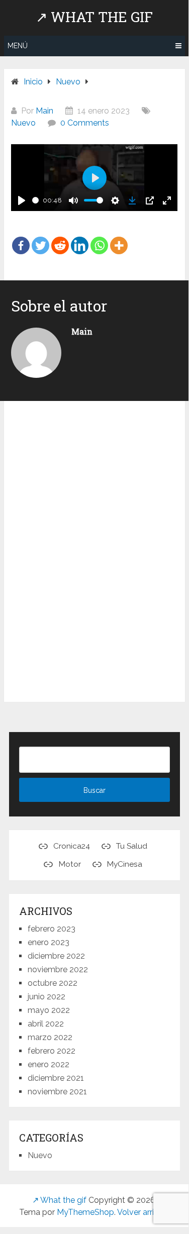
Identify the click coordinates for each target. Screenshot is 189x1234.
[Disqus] (94, 553)
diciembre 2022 (56, 956)
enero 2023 (48, 942)
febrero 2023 (51, 929)
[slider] (35, 200)
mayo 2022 (49, 1010)
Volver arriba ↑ (143, 1212)
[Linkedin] (79, 238)
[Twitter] (40, 238)
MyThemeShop (85, 1212)
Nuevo (23, 123)
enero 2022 (48, 1064)
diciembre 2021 (56, 1078)
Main (44, 111)
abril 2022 (46, 1024)
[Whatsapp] (99, 238)
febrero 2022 (51, 1051)
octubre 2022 (52, 983)
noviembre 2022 (58, 969)
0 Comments (84, 123)
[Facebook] (21, 238)
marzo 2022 (50, 1037)
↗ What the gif (94, 17)
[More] (119, 238)
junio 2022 (46, 996)
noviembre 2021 (57, 1091)
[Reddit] (60, 238)
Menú (18, 46)
